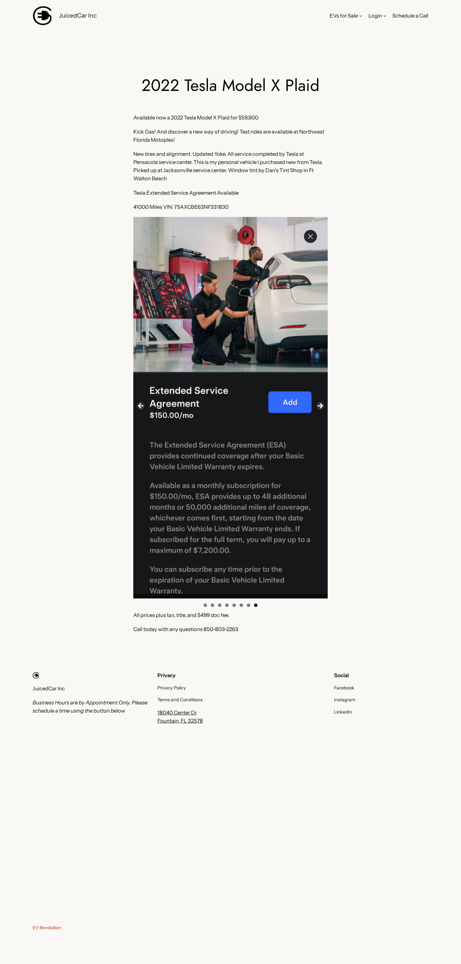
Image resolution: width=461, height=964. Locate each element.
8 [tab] (255, 605)
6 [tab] (241, 605)
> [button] (320, 406)
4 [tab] (227, 605)
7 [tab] (248, 605)
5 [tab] (234, 605)
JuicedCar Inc (78, 15)
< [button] (141, 406)
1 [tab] (205, 605)
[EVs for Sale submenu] (360, 15)
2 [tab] (212, 605)
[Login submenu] (384, 15)
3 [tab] (219, 605)
